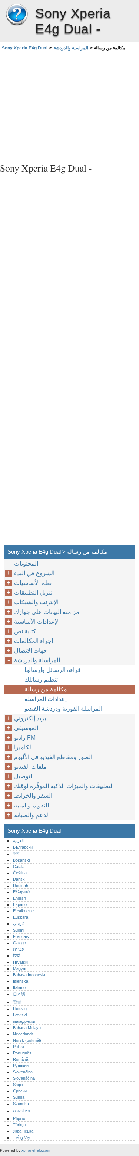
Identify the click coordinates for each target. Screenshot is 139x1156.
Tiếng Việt (22, 1137)
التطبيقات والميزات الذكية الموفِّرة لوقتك (64, 786)
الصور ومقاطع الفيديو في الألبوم (53, 757)
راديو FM (25, 737)
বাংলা (16, 853)
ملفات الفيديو (30, 766)
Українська (23, 1131)
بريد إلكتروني (30, 718)
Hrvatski (20, 962)
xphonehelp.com (35, 1150)
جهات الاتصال (30, 650)
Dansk (19, 879)
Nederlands (23, 1034)
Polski (18, 1046)
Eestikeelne (23, 911)
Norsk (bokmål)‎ (27, 1040)
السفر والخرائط (33, 795)
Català (18, 866)
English (19, 898)
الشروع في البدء (34, 573)
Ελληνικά (21, 892)
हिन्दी (16, 955)
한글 (17, 1001)
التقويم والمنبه (31, 805)
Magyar (20, 968)
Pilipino (19, 1118)
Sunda (18, 1097)
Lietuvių (20, 1008)
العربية (18, 840)
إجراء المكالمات (33, 641)
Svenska (21, 1103)
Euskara (20, 917)
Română (20, 1059)
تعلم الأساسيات (33, 583)
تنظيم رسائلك (41, 679)
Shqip (18, 1084)
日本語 (19, 994)
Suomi (18, 930)
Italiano (19, 987)
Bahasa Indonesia (29, 975)
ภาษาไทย (21, 1111)
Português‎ (22, 1053)
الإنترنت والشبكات (36, 602)
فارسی (18, 923)
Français (21, 936)
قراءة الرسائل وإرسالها (52, 670)
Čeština (20, 873)
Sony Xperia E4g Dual (17, 15)
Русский (21, 1065)
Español (20, 904)
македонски (24, 1021)
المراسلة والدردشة (71, 48)
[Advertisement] (69, 106)
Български (23, 847)
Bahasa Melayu (27, 1027)
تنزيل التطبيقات (33, 592)
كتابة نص (25, 631)
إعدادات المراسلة (45, 699)
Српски (20, 1091)
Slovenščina (24, 1078)
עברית (18, 949)
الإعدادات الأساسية (37, 621)
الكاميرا (23, 747)
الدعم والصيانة (32, 815)
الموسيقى (26, 728)
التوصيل (24, 776)
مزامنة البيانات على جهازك (46, 612)
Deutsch (20, 885)
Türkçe (19, 1125)
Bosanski (21, 860)
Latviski (20, 1015)
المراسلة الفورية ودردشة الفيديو (63, 708)
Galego (19, 943)
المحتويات (26, 563)
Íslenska (20, 981)
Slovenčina (23, 1072)
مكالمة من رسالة (45, 689)
